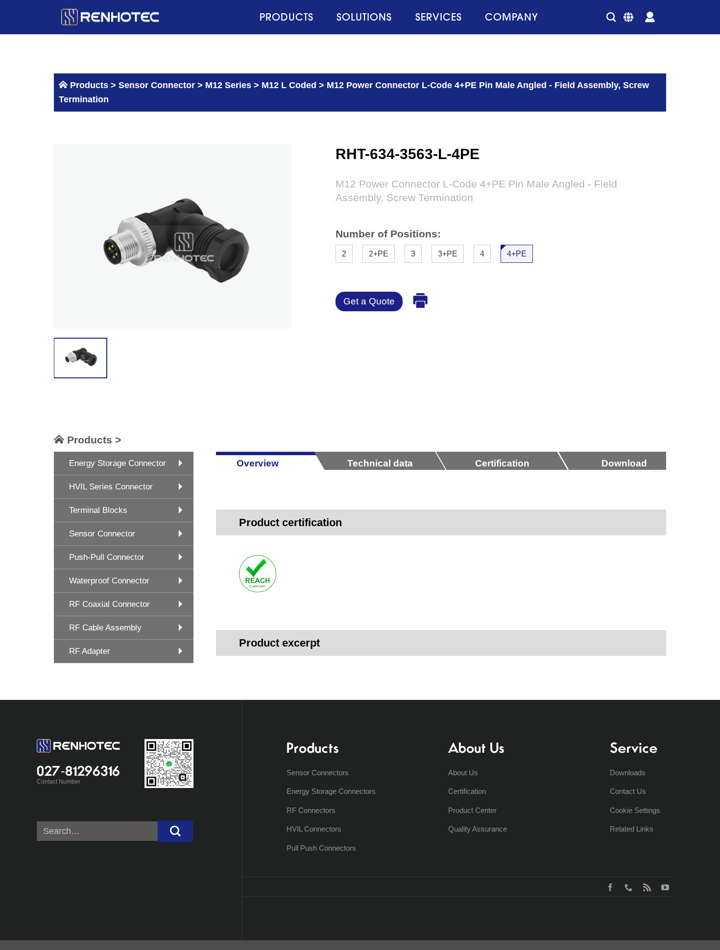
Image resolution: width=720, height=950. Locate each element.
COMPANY (511, 16)
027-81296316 (78, 771)
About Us (463, 772)
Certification (467, 791)
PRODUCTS (286, 16)
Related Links (631, 829)
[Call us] (626, 886)
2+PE (378, 254)
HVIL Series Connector (111, 486)
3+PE (447, 254)
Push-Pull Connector (106, 557)
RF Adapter (89, 651)
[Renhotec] (110, 17)
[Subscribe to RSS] (645, 886)
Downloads (628, 772)
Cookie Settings (635, 810)
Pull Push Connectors (321, 848)
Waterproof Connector (109, 580)
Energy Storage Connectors (331, 791)
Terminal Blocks (98, 510)
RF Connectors (311, 810)
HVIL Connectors (314, 829)
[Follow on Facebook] (608, 886)
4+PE (517, 254)
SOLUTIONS (364, 16)
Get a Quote (369, 301)
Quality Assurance (477, 829)
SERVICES (438, 16)
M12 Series (228, 85)
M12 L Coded (289, 85)
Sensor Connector (155, 85)
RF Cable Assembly (105, 627)
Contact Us (628, 791)
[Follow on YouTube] (663, 886)
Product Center (472, 810)
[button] (611, 16)
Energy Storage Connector (117, 463)
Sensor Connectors (318, 772)
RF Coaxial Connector (109, 604)
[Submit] (175, 831)
